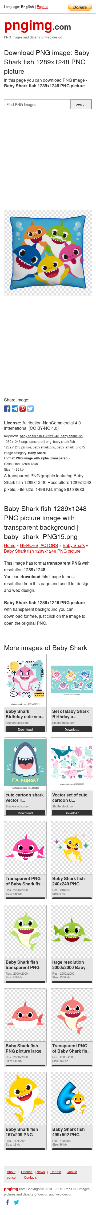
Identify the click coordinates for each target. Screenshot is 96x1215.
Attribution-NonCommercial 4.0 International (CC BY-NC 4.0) (42, 425)
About (11, 1171)
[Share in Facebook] (7, 408)
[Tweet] (30, 408)
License (27, 1171)
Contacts (30, 1177)
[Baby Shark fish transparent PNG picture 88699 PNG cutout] (25, 931)
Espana (42, 6)
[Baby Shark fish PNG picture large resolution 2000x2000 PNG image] (25, 1015)
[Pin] (22, 408)
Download (25, 729)
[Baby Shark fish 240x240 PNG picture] (72, 848)
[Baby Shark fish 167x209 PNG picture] (25, 1098)
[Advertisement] (48, 162)
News (41, 1171)
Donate (55, 1171)
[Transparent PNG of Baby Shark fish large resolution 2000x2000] (72, 1015)
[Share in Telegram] (15, 408)
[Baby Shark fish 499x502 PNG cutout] (72, 1098)
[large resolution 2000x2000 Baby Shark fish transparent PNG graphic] (72, 931)
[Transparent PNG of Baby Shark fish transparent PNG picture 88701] (25, 848)
